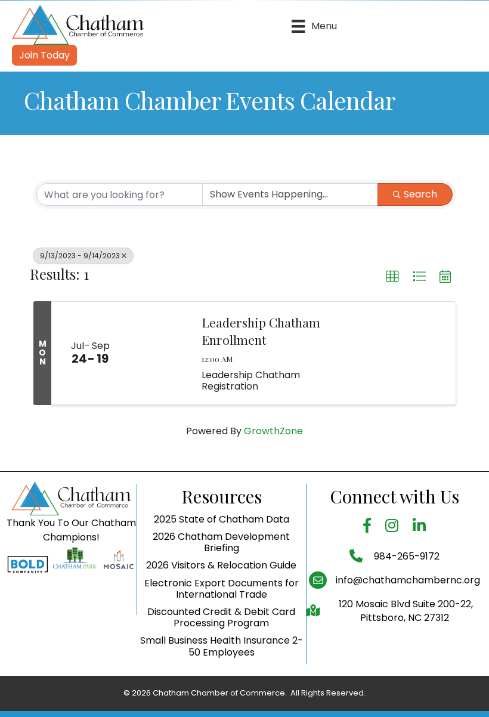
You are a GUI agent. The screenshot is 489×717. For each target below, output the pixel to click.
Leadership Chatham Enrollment (261, 331)
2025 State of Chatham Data (221, 519)
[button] (392, 277)
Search (420, 194)
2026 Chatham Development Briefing (221, 542)
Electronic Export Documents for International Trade (221, 588)
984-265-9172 (406, 556)
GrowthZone (273, 431)
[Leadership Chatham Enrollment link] (159, 353)
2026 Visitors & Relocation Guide (221, 565)
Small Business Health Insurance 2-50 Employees (221, 646)
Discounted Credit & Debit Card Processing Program (221, 617)
